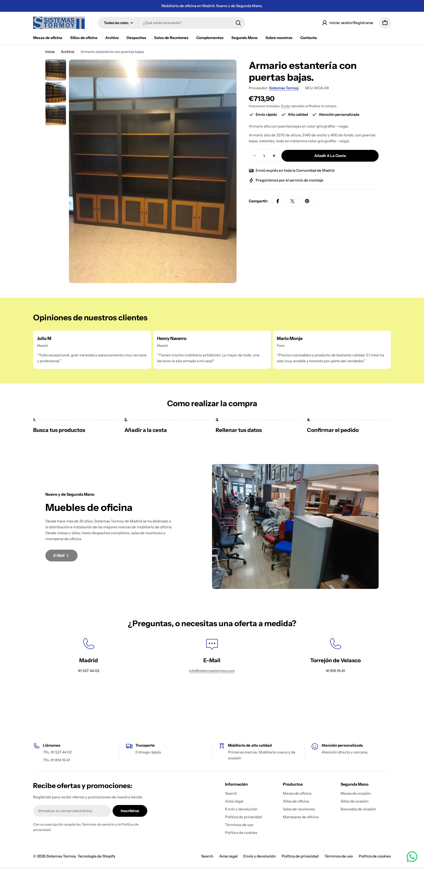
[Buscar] (238, 23)
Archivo (67, 51)
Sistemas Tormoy (284, 88)
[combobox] (171, 23)
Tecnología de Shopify (96, 856)
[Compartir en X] (292, 201)
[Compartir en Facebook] (278, 201)
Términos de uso (338, 856)
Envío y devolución (259, 856)
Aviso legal (228, 856)
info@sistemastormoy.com (212, 670)
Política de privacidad (300, 856)
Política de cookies (375, 856)
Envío (285, 106)
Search (207, 856)
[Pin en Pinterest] (307, 201)
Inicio (50, 51)
